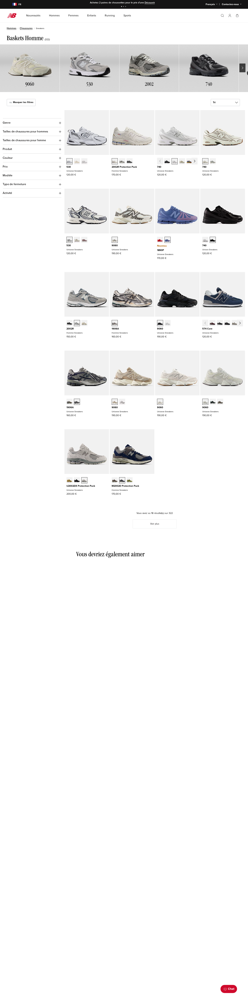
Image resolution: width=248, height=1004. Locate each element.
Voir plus (154, 523)
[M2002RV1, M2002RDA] (122, 162)
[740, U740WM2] (175, 162)
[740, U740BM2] (167, 162)
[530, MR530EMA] (84, 162)
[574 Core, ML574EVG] (235, 323)
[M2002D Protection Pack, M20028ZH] (130, 481)
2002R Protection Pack (124, 167)
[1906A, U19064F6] (77, 402)
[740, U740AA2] (213, 162)
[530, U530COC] (69, 240)
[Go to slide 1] (122, 7)
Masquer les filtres (22, 102)
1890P (160, 250)
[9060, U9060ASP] (160, 402)
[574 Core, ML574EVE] (227, 323)
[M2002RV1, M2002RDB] (130, 162)
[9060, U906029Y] (205, 402)
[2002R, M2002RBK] (69, 323)
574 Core (207, 328)
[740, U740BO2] (213, 240)
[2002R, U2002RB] (84, 323)
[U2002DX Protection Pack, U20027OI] (69, 481)
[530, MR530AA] (77, 162)
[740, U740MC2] (189, 162)
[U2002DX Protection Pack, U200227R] (84, 481)
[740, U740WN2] (197, 162)
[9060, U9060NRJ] (167, 323)
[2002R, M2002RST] (77, 323)
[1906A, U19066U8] (69, 402)
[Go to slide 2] (124, 7)
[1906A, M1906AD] (115, 323)
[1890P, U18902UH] (160, 240)
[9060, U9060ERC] (115, 402)
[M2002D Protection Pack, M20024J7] (115, 481)
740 (159, 167)
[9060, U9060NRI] (160, 323)
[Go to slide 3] (126, 7)
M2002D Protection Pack (125, 486)
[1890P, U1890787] (167, 240)
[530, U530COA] (84, 240)
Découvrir (150, 2)
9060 (115, 245)
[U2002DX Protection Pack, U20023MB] (77, 481)
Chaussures (26, 28)
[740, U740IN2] (182, 162)
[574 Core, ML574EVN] (242, 323)
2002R (70, 328)
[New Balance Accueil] (13, 15)
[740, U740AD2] (205, 162)
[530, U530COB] (77, 240)
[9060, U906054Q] (213, 402)
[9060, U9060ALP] (115, 240)
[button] (229, 15)
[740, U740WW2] (205, 240)
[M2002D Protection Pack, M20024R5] (122, 481)
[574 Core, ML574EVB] (220, 323)
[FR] (12, 4)
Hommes (11, 28)
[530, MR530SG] (69, 162)
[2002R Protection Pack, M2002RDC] (115, 162)
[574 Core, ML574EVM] (212, 323)
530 (68, 167)
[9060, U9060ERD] (122, 402)
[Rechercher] (222, 15)
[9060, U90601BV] (220, 402)
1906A (115, 328)
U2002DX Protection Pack (80, 486)
